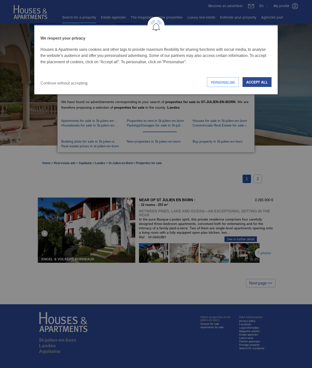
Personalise (223, 82)
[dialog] (156, 59)
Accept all (257, 82)
